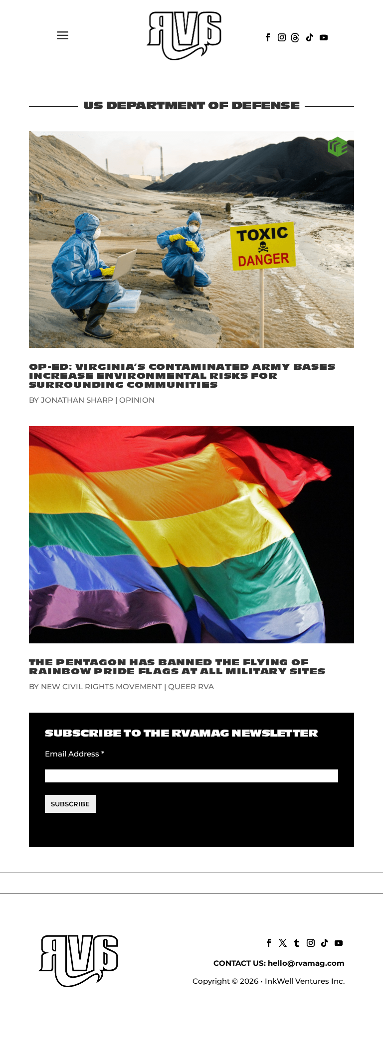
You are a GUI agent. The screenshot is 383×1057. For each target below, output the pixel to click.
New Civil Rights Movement (101, 686)
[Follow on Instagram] (281, 36)
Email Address (74, 753)
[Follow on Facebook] (267, 36)
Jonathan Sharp (77, 400)
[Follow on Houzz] (295, 36)
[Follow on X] (282, 942)
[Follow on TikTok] (309, 36)
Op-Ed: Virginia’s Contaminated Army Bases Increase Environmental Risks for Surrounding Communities (182, 376)
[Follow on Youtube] (323, 36)
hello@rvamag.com (306, 963)
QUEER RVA (191, 686)
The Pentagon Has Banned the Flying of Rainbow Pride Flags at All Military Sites (177, 667)
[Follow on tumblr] (296, 942)
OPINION (137, 400)
